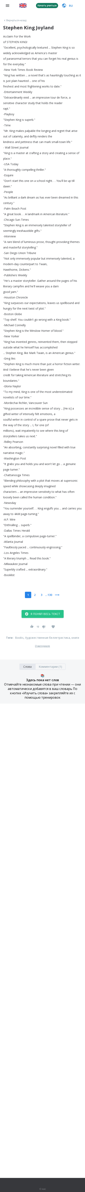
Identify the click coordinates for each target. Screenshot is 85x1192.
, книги (74, 638)
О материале (42, 646)
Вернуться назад (16, 20)
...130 (48, 595)
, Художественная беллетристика (47, 638)
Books (19, 638)
